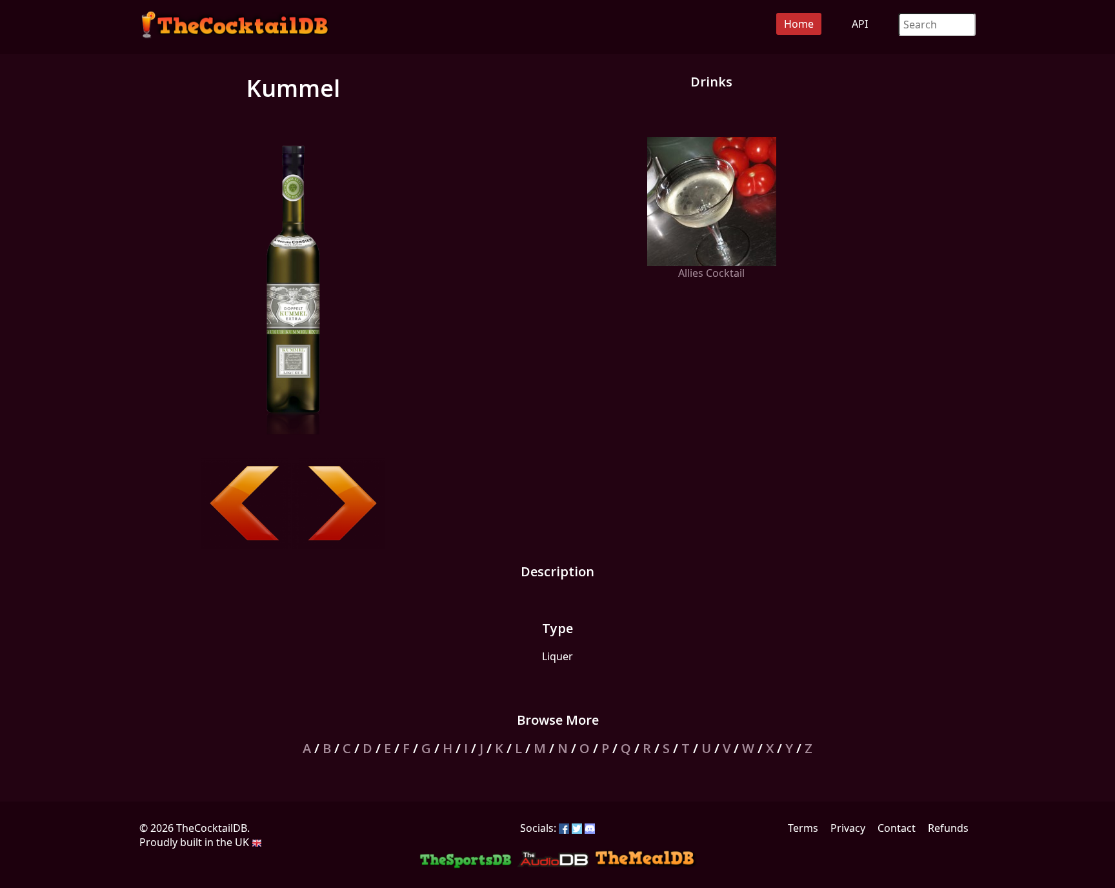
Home (799, 24)
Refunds (948, 828)
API (860, 24)
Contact (897, 828)
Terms (803, 828)
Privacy (847, 828)
